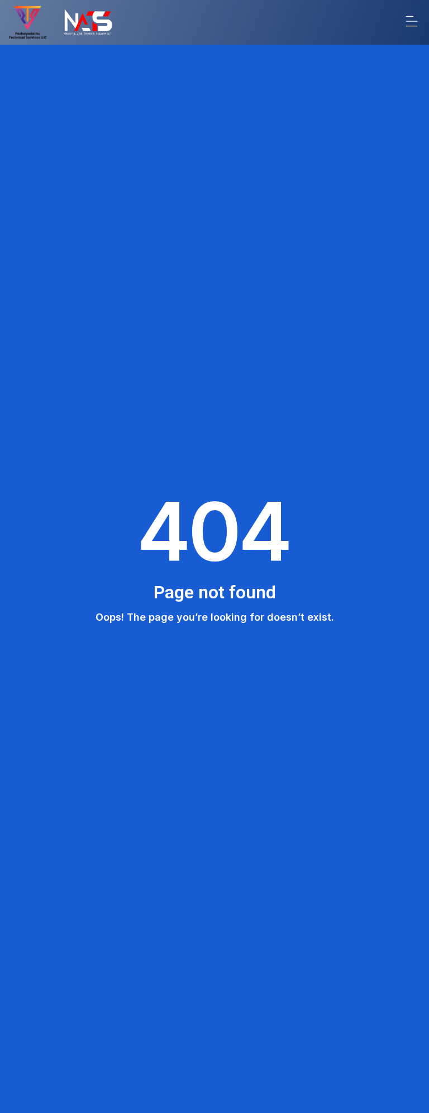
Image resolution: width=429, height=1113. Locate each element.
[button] (411, 22)
